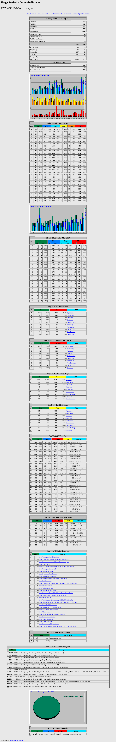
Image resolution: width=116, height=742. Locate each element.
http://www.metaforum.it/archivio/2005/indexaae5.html (56, 593)
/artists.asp (70, 334)
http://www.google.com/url (47, 590)
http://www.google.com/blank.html (50, 607)
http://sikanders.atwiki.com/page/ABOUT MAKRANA (56, 600)
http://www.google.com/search (48, 609)
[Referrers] (68, 14)
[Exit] (59, 14)
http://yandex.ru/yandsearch (48, 574)
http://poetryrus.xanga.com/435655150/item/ (53, 578)
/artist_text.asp (71, 322)
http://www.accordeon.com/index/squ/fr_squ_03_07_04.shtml (58, 602)
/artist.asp (70, 317)
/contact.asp (71, 327)
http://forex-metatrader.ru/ (47, 617)
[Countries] (86, 14)
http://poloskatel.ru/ (45, 597)
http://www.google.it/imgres (47, 576)
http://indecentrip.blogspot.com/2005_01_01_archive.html (57, 626)
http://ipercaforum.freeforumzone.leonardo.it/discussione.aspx (58, 583)
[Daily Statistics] (31, 14)
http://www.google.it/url (46, 571)
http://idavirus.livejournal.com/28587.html (52, 595)
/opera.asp (70, 313)
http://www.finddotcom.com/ (48, 605)
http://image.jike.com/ (46, 621)
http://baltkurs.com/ (45, 581)
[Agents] (80, 14)
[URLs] (50, 14)
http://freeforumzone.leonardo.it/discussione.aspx (54, 559)
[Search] (74, 14)
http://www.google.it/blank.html (49, 557)
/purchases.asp (71, 332)
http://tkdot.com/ (44, 564)
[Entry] (55, 14)
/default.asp (70, 315)
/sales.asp (70, 325)
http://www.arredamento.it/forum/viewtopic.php (54, 562)
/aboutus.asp (71, 329)
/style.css (70, 320)
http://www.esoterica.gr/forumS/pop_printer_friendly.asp (56, 566)
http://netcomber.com (45, 586)
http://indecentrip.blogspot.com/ (49, 624)
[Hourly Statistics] (42, 14)
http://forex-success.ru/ (46, 619)
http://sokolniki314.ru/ (46, 588)
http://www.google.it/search (47, 569)
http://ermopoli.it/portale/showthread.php (52, 614)
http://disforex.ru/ (44, 612)
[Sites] (63, 14)
